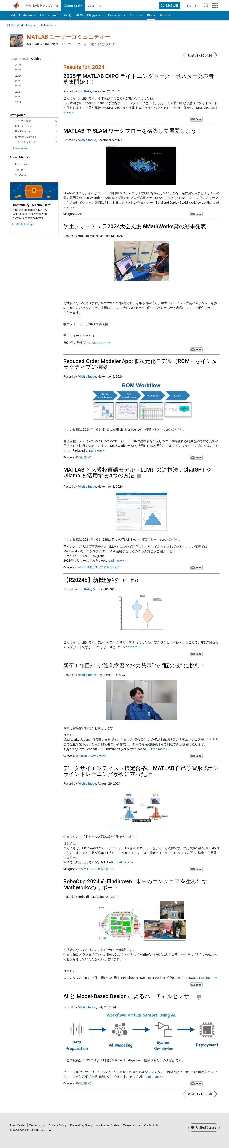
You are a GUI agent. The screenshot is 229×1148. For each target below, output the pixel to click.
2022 (18, 86)
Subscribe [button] (47, 25)
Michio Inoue (87, 140)
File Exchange (49, 15)
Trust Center (17, 1125)
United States (205, 1127)
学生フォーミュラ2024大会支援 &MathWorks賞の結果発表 (134, 226)
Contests (136, 15)
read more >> (101, 342)
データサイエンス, (86, 869)
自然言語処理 (112, 567)
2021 (18, 91)
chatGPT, (80, 567)
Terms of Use (131, 1125)
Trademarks (37, 1125)
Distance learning (36, 137)
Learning (94, 5)
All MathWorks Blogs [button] (20, 25)
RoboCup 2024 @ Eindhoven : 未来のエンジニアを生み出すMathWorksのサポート (135, 884)
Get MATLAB (169, 5)
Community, (82, 755)
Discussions (116, 15)
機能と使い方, (95, 567)
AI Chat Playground (89, 15)
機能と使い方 (83, 457)
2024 (18, 75)
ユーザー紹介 (36, 120)
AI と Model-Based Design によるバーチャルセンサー (129, 996)
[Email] (196, 119)
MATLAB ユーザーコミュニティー (68, 37)
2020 (18, 97)
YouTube (20, 175)
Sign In (193, 6)
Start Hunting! (24, 224)
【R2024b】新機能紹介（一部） (102, 580)
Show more (20, 148)
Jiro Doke (84, 91)
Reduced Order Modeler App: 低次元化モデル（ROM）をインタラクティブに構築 (140, 364)
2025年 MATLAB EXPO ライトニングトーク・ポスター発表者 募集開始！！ (138, 79)
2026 (18, 64)
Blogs (151, 15)
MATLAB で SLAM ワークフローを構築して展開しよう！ (132, 131)
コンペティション (36, 142)
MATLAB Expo (36, 126)
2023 (18, 81)
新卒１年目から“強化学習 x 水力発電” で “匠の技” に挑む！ (134, 665)
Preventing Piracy (81, 1125)
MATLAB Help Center (41, 5)
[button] (206, 5)
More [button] (163, 15)
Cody (67, 15)
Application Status (107, 1125)
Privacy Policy (57, 1125)
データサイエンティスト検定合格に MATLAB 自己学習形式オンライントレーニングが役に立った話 (141, 771)
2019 (18, 102)
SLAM (78, 214)
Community (73, 5)
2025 (18, 70)
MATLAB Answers (22, 15)
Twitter (19, 169)
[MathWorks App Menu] (215, 5)
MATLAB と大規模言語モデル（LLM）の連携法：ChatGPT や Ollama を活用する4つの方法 (137, 473)
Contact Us (151, 1125)
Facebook (21, 164)
